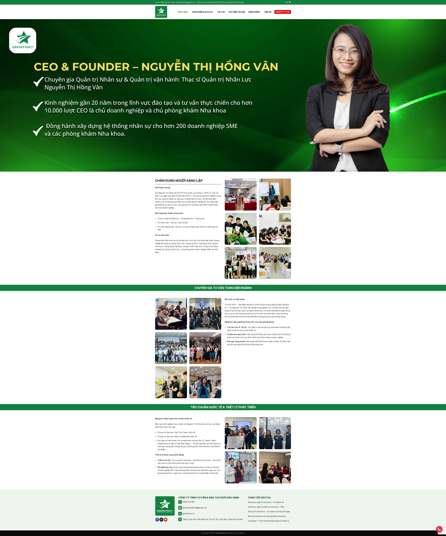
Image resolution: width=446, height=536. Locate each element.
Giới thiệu (183, 12)
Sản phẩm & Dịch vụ (202, 12)
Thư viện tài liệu (236, 12)
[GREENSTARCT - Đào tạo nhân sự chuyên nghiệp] (161, 12)
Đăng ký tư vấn (283, 12)
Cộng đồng (254, 12)
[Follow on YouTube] (289, 2)
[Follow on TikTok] (287, 2)
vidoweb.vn (240, 533)
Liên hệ (267, 12)
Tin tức (221, 12)
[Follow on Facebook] (285, 2)
